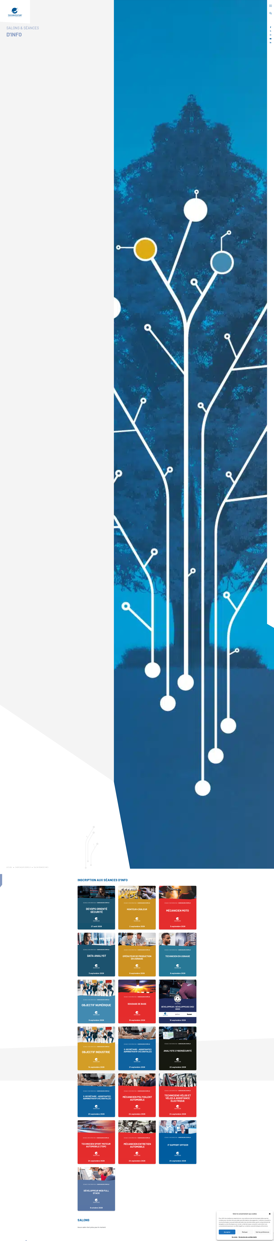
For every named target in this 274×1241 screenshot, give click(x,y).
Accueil (9, 867)
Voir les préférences (262, 1232)
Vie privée (235, 1237)
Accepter (227, 1232)
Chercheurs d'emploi (23, 867)
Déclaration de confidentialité (248, 1237)
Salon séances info (41, 867)
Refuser (245, 1232)
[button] (270, 1214)
